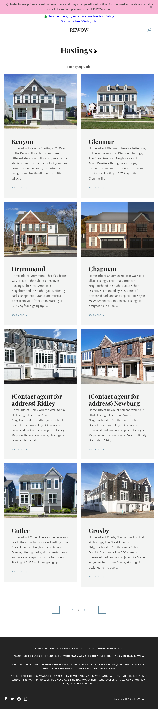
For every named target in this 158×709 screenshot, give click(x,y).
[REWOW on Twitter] (12, 698)
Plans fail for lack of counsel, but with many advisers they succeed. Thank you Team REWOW (79, 656)
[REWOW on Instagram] (25, 698)
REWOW (79, 30)
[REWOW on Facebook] (6, 698)
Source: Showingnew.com (104, 648)
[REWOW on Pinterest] (19, 698)
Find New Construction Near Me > (58, 648)
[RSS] (95, 50)
